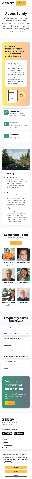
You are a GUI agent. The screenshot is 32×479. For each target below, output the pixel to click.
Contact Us (10, 403)
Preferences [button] (14, 462)
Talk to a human (19, 3)
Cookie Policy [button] (8, 461)
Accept (16, 467)
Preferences (16, 475)
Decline (16, 471)
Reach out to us (16, 243)
